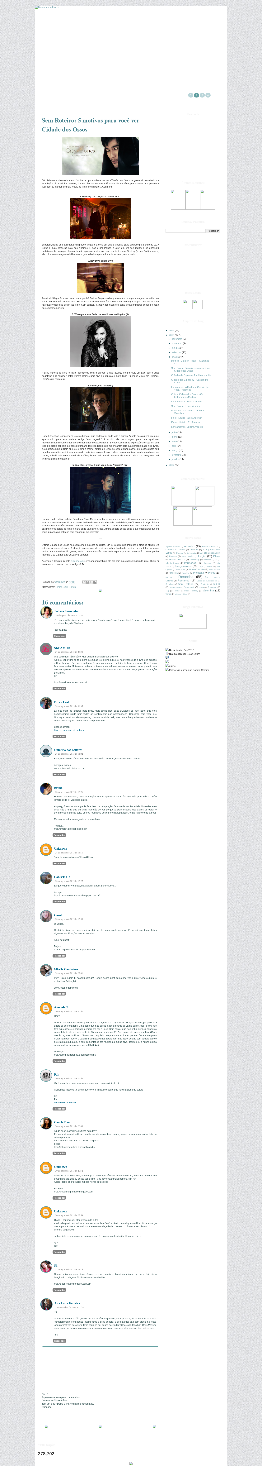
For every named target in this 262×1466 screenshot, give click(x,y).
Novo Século (214, 570)
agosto (175, 357)
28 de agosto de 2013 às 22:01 (69, 973)
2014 (172, 330)
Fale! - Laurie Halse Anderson (186, 418)
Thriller (176, 591)
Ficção (202, 556)
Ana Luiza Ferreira (67, 1303)
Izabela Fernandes (66, 611)
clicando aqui (78, 561)
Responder (59, 636)
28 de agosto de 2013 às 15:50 (69, 918)
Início (130, 46)
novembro (177, 343)
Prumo (211, 572)
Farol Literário (188, 556)
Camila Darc (62, 1122)
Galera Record (177, 559)
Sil (55, 1265)
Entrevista (191, 553)
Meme (210, 566)
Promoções (62, 46)
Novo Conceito (197, 569)
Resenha (186, 577)
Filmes (58, 587)
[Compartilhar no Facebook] (95, 582)
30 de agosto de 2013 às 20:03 (69, 1126)
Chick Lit (194, 549)
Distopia (179, 553)
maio (174, 441)
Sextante (205, 584)
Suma (201, 587)
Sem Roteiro (70, 587)
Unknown (60, 848)
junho (175, 437)
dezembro (177, 339)
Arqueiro (189, 546)
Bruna (58, 788)
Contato (202, 46)
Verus (168, 594)
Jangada (208, 563)
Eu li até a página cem (209, 553)
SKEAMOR (62, 648)
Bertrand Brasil (209, 546)
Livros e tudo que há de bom (69, 730)
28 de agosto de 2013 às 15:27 (69, 880)
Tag (167, 591)
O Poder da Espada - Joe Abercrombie (191, 375)
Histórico (207, 560)
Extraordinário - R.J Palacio (185, 422)
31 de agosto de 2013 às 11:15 (69, 1269)
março (175, 450)
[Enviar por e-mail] (84, 582)
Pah (56, 1074)
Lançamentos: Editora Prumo (186, 401)
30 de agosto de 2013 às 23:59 (69, 1215)
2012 (172, 465)
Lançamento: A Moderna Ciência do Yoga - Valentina (189, 388)
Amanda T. (61, 1007)
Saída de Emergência (207, 581)
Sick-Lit (216, 584)
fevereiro (176, 455)
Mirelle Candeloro (66, 969)
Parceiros (86, 46)
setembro (177, 352)
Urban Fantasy (191, 591)
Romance (183, 580)
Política (180, 46)
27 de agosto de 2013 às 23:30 (69, 651)
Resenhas (109, 46)
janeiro (176, 459)
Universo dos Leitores (68, 750)
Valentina (208, 590)
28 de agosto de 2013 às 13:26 (69, 791)
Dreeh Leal (61, 702)
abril (174, 446)
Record (169, 577)
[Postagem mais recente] (46, 1427)
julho (174, 432)
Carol (58, 915)
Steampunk (189, 587)
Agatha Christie (173, 547)
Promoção (198, 572)
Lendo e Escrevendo (65, 1102)
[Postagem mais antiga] (154, 1427)
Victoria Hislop (181, 594)
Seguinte (170, 584)
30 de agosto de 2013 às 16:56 (69, 1078)
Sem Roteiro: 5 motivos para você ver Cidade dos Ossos (190, 369)
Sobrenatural (174, 587)
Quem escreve (155, 46)
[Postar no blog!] (87, 582)
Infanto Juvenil (172, 563)
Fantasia (173, 556)
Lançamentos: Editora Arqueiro (187, 427)
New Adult (180, 569)
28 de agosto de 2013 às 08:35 (69, 706)
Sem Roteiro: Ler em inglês (185, 406)
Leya (201, 566)
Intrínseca (190, 562)
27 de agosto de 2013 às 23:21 (69, 615)
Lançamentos (183, 566)
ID (216, 560)
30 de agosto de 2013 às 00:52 (69, 1011)
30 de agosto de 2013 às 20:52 (69, 1170)
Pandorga (173, 573)
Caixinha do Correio (175, 549)
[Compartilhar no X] (91, 582)
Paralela (185, 573)
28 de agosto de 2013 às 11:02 (69, 753)
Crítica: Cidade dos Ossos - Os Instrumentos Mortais (187, 395)
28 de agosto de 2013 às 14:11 (69, 852)
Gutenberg (194, 560)
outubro (176, 348)
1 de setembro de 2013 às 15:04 (70, 1307)
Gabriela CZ (62, 877)
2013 (172, 335)
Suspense (212, 587)
